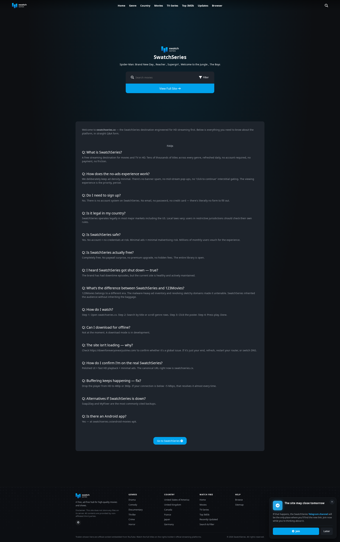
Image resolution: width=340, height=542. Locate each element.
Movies (158, 5)
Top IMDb (188, 5)
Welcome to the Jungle (194, 64)
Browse (239, 499)
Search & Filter (207, 524)
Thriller (132, 514)
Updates (203, 5)
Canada (168, 509)
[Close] (332, 502)
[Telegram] (78, 522)
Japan (167, 519)
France (167, 514)
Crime (132, 519)
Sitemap (239, 504)
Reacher (160, 64)
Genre (133, 5)
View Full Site (168, 88)
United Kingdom (172, 504)
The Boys (215, 64)
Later (327, 531)
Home (121, 5)
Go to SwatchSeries (168, 440)
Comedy (133, 504)
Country (145, 5)
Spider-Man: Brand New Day (137, 64)
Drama (132, 499)
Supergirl (173, 64)
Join (298, 531)
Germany (169, 524)
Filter (206, 77)
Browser (217, 5)
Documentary (136, 509)
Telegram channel (318, 514)
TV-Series (172, 5)
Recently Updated (209, 519)
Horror (132, 524)
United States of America (176, 499)
